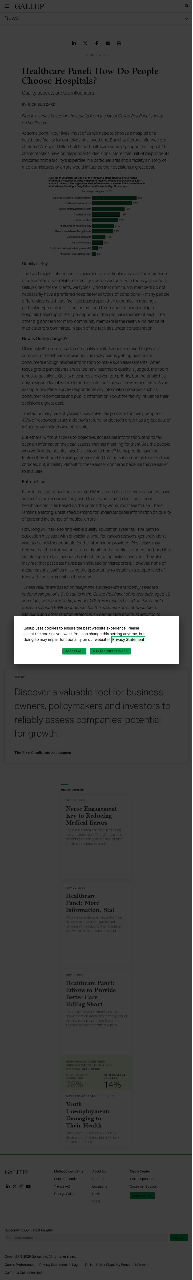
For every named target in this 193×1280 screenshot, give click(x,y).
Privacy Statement (128, 639)
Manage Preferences (110, 651)
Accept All (74, 651)
